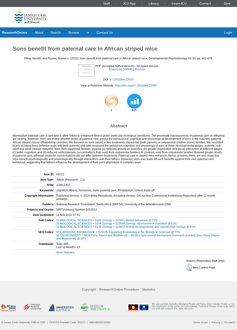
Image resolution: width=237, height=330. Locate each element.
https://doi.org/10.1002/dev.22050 (136, 85)
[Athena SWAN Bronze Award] (8, 307)
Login (228, 32)
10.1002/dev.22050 (121, 79)
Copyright (89, 289)
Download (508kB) (121, 69)
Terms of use (200, 322)
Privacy (216, 322)
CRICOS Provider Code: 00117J (67, 322)
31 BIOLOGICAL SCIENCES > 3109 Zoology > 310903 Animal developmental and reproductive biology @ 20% (126, 226)
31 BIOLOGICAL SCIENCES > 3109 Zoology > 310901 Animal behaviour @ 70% (107, 220)
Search (55, 32)
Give (227, 3)
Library (154, 3)
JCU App (129, 3)
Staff (106, 3)
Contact (205, 3)
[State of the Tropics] (95, 307)
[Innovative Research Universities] (32, 307)
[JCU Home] (31, 16)
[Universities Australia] (61, 307)
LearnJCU (179, 3)
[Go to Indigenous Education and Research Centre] (133, 307)
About (39, 32)
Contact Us (105, 32)
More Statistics (65, 252)
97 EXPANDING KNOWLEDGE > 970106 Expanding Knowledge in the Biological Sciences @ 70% (118, 232)
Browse (73, 32)
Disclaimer (230, 322)
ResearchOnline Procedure (119, 289)
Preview (140, 69)
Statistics (148, 289)
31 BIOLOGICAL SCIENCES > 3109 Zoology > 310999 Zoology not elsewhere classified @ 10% (116, 223)
